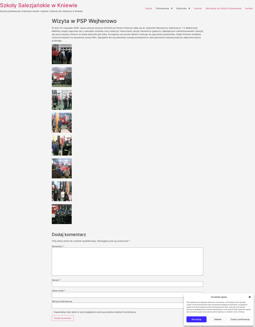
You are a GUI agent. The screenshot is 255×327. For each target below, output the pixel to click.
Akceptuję (196, 319)
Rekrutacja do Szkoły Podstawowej (223, 8)
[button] (249, 297)
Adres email (58, 291)
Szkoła (148, 8)
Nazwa (56, 280)
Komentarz (58, 246)
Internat (198, 8)
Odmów (217, 319)
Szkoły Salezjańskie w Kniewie (38, 5)
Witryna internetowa (62, 301)
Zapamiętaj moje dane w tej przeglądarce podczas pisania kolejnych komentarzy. (95, 312)
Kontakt (249, 8)
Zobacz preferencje (240, 319)
